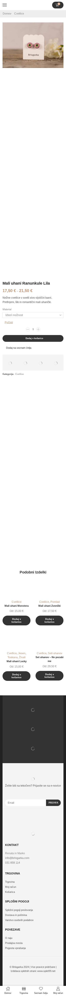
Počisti (9, 322)
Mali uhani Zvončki (49, 605)
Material (7, 309)
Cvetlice (19, 13)
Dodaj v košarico (34, 338)
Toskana (12, 657)
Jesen (21, 653)
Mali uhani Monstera (17, 605)
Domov (7, 13)
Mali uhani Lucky (17, 661)
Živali (22, 657)
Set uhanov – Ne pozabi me (49, 659)
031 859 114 (12, 862)
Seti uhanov (55, 653)
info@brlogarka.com (17, 858)
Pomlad (55, 601)
